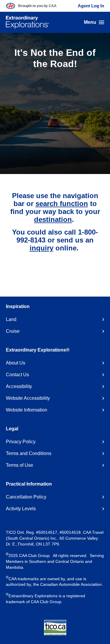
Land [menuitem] (11, 319)
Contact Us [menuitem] (17, 374)
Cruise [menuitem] (13, 331)
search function (61, 204)
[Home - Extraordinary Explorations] (27, 22)
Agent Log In (91, 5)
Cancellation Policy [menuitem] (26, 496)
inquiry (41, 248)
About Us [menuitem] (15, 362)
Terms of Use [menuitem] (19, 465)
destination (53, 219)
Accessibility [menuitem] (19, 386)
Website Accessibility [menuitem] (28, 398)
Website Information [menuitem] (26, 409)
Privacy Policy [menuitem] (20, 441)
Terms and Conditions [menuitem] (28, 453)
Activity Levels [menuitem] (21, 508)
